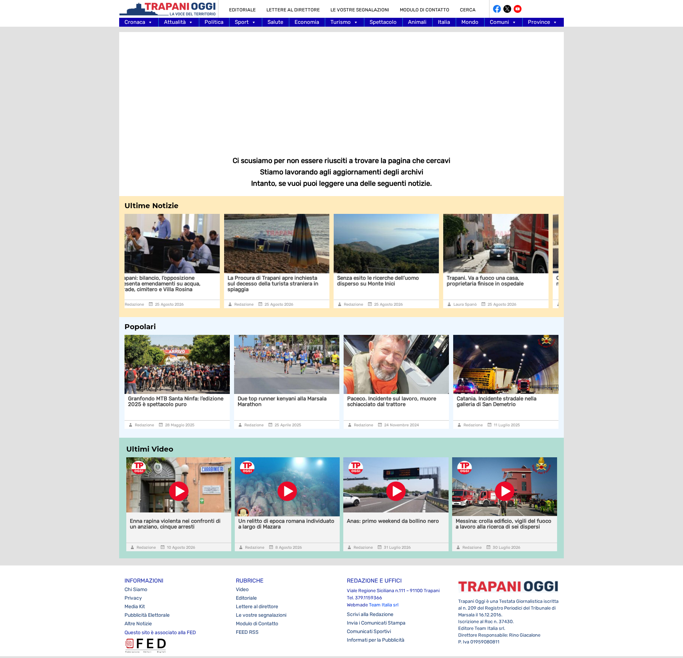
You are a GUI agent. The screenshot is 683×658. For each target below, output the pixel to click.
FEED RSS (247, 632)
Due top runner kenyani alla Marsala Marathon (186, 401)
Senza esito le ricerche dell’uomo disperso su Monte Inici (279, 281)
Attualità (175, 22)
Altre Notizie (138, 624)
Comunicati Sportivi (369, 631)
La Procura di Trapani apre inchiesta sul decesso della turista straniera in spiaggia (173, 284)
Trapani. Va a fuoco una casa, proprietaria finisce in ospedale (386, 281)
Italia (444, 22)
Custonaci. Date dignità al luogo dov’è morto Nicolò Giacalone (504, 281)
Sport (242, 22)
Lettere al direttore (293, 9)
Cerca (468, 9)
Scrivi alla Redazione (370, 614)
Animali (417, 22)
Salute (275, 22)
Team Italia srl (383, 604)
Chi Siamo (136, 589)
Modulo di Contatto (424, 9)
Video (242, 589)
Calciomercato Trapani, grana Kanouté (518, 398)
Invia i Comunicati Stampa (376, 623)
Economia (307, 22)
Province (539, 22)
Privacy (133, 598)
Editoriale (242, 9)
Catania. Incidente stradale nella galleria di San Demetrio (401, 401)
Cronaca (135, 22)
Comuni (499, 22)
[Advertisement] (341, 89)
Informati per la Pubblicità (375, 640)
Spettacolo (383, 22)
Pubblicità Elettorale (147, 615)
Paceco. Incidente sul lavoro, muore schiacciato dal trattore (296, 401)
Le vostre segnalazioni (359, 9)
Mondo (469, 22)
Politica (214, 22)
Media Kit (135, 607)
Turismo (340, 22)
